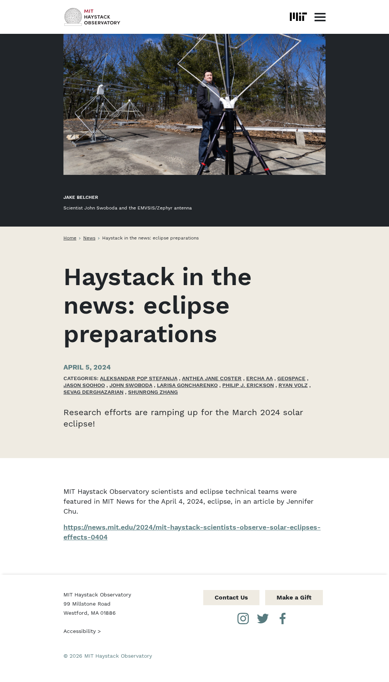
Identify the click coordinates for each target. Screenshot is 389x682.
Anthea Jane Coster (212, 378)
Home (69, 238)
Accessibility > (82, 631)
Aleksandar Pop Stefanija (138, 378)
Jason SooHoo (84, 385)
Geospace (291, 378)
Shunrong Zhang (153, 392)
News (89, 238)
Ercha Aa (259, 378)
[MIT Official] (298, 17)
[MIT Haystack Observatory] (92, 17)
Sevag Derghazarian (93, 392)
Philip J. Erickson (248, 385)
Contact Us (231, 597)
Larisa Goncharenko (187, 385)
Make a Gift (294, 597)
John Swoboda (130, 385)
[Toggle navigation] (320, 17)
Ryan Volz (293, 385)
